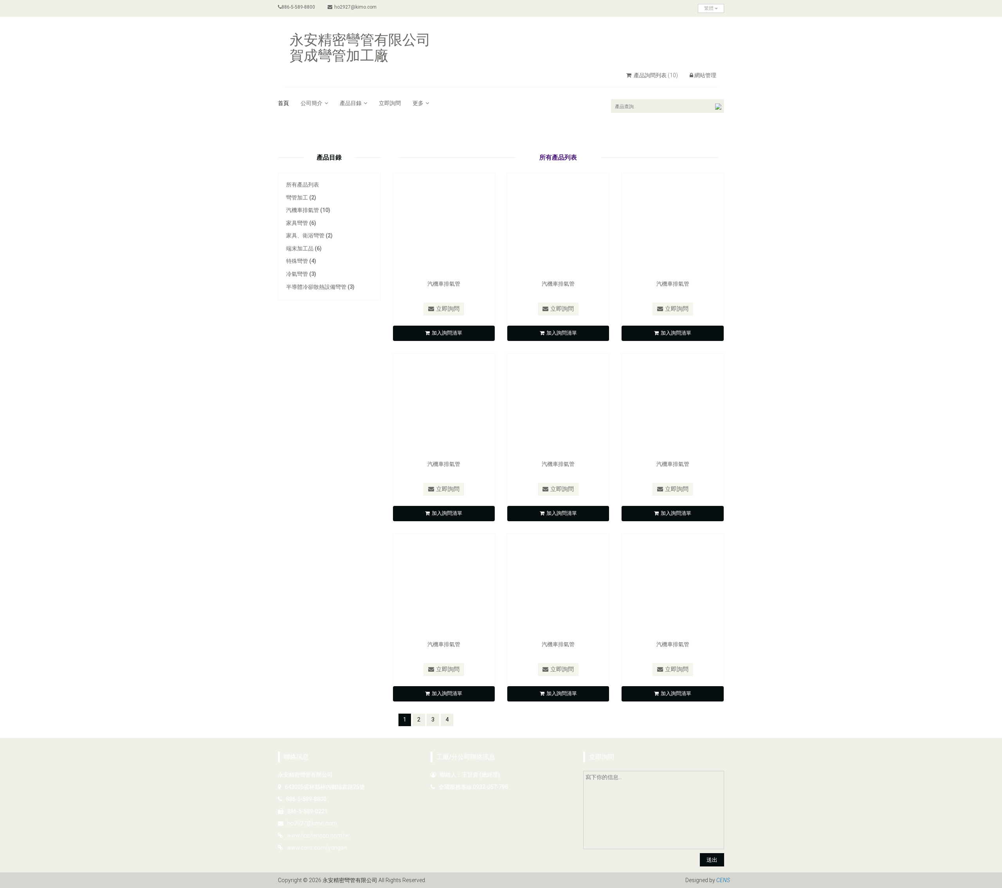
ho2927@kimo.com (355, 7)
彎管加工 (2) (301, 197)
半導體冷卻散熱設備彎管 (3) (320, 287)
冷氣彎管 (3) (301, 274)
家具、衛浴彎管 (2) (309, 235)
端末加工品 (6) (304, 248)
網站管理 (705, 75)
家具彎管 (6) (301, 223)
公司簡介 (312, 103)
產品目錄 (351, 103)
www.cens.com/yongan (317, 848)
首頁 (283, 103)
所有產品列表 (302, 184)
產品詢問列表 (655, 75)
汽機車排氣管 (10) (308, 210)
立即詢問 (390, 103)
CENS (723, 880)
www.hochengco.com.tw (318, 835)
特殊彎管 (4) (301, 261)
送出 (711, 860)
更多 (418, 103)
